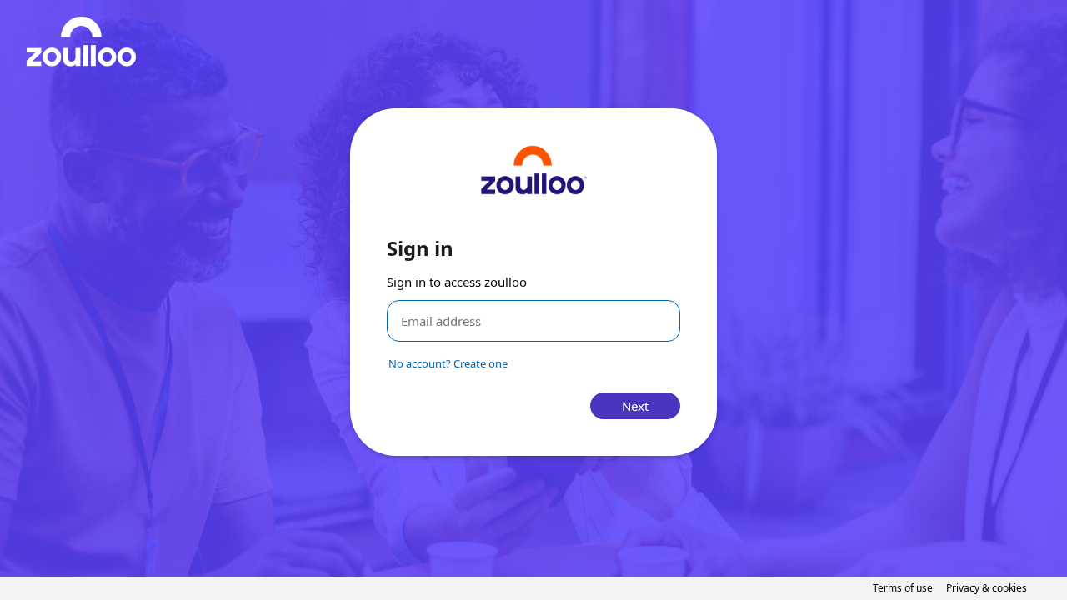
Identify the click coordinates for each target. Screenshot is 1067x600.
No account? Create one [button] (448, 363)
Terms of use (903, 588)
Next (635, 406)
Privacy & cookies (986, 588)
